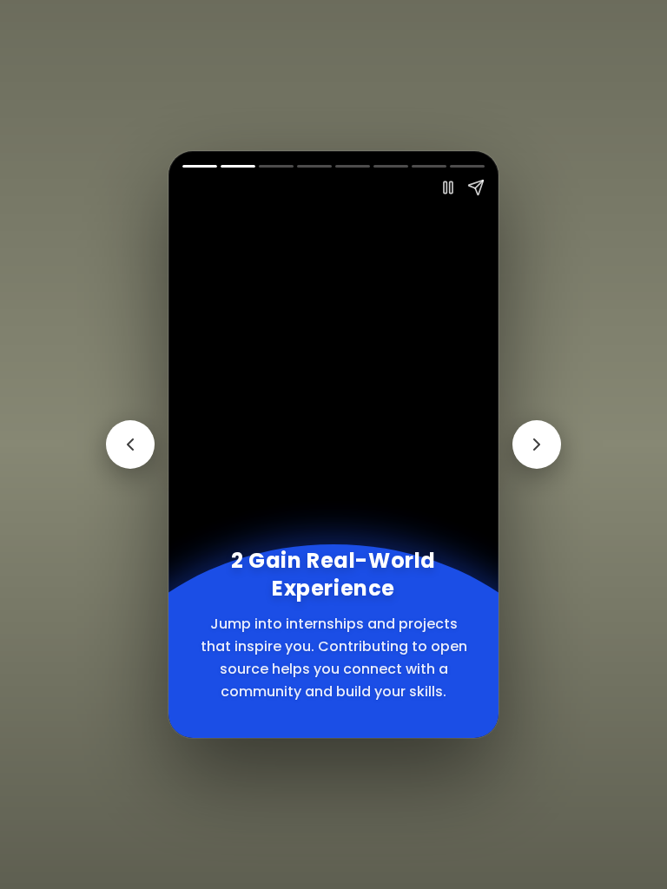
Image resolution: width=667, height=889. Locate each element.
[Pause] (448, 187)
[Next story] (536, 444)
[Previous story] (130, 444)
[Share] (476, 187)
